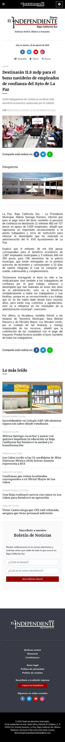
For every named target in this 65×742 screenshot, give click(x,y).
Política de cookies (32, 672)
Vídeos (35, 59)
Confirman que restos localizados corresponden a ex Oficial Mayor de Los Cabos (28, 479)
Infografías (22, 59)
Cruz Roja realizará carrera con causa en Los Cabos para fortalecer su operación (31, 496)
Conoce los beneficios (32, 685)
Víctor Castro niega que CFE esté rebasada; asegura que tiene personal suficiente (30, 511)
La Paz (5, 66)
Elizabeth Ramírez (10, 416)
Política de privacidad (32, 669)
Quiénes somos (32, 650)
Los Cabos (17, 453)
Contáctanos (32, 657)
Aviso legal (32, 665)
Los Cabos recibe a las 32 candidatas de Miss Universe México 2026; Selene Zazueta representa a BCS (31, 460)
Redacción (12, 110)
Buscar (47, 59)
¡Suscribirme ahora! (32, 579)
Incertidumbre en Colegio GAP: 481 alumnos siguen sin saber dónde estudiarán (31, 422)
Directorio (32, 653)
